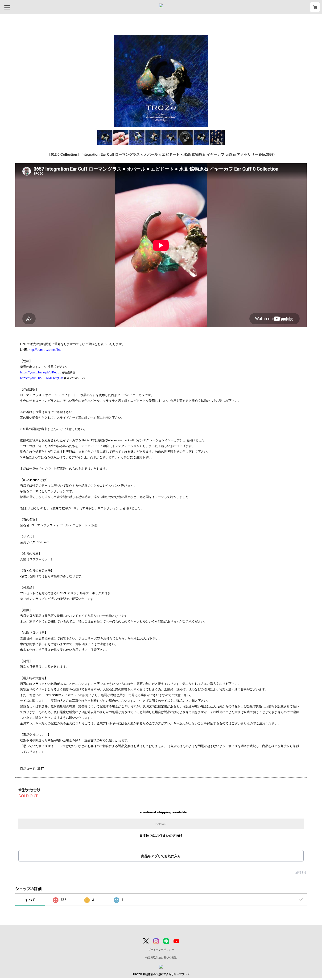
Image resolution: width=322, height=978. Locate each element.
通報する (301, 872)
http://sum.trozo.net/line (45, 349)
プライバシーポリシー (161, 949)
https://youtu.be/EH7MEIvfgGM (41, 378)
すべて (30, 900)
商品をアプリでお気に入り (161, 856)
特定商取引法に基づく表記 (161, 957)
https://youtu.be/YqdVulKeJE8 (40, 372)
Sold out (161, 824)
